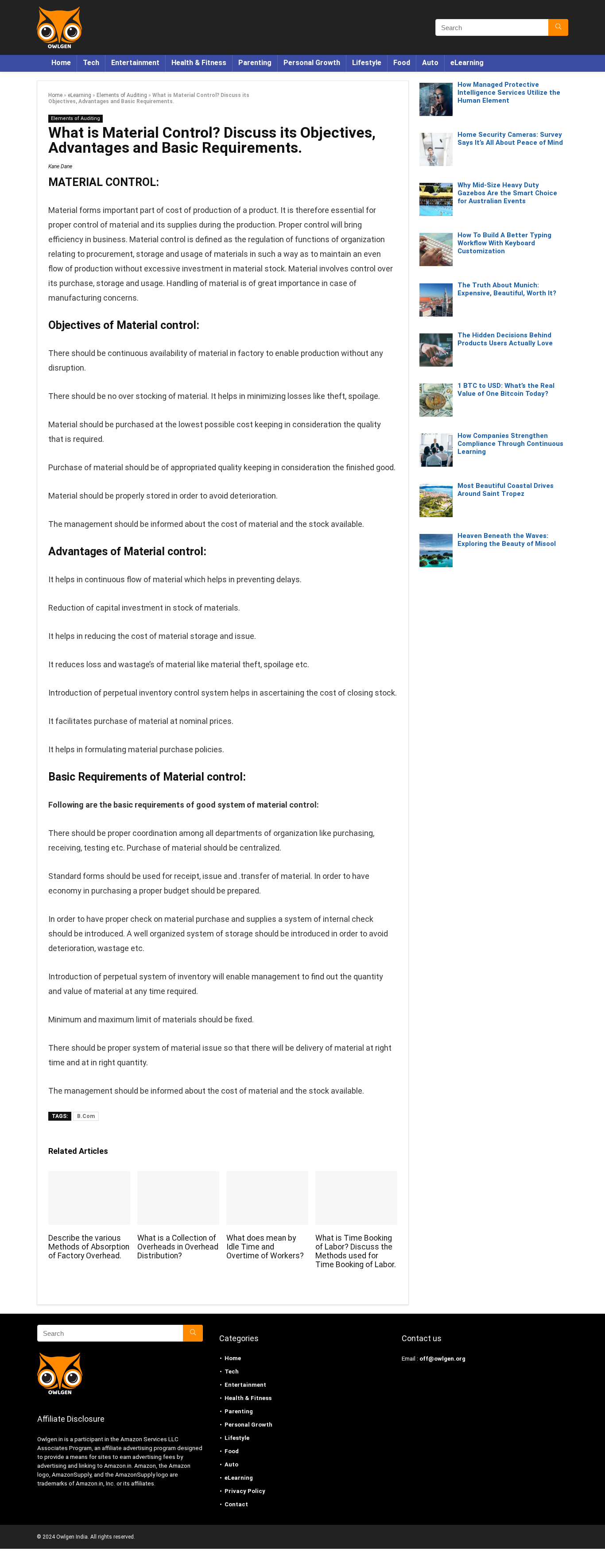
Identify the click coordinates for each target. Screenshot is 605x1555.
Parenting (254, 62)
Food (401, 62)
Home (61, 62)
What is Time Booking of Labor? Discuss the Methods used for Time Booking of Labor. (355, 1251)
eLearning (467, 62)
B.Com (86, 1116)
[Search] (558, 27)
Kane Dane (60, 166)
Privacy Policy (245, 1491)
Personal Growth (311, 62)
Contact (236, 1504)
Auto (430, 62)
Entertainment (135, 62)
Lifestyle (366, 62)
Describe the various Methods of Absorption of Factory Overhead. (88, 1247)
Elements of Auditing (122, 95)
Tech (91, 62)
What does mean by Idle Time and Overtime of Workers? (265, 1247)
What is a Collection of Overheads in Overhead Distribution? (177, 1247)
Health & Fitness (198, 62)
